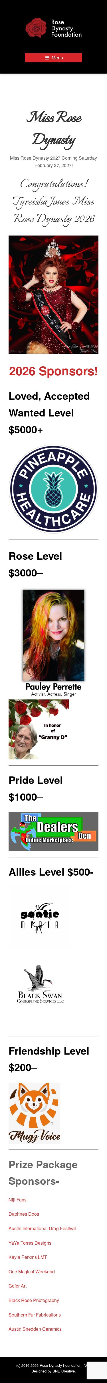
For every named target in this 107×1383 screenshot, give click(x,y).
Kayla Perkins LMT (28, 1257)
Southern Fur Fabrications (35, 1314)
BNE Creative (64, 1371)
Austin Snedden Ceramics (35, 1329)
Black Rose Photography (34, 1300)
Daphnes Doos (24, 1214)
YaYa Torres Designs (30, 1243)
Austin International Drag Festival (43, 1228)
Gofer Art (18, 1285)
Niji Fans (18, 1199)
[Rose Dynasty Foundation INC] (53, 27)
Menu (57, 57)
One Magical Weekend (32, 1271)
